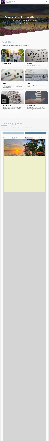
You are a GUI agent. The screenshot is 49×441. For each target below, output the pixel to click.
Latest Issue (13, 132)
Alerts (35, 132)
